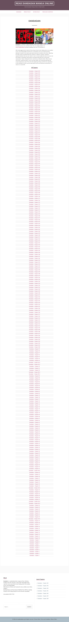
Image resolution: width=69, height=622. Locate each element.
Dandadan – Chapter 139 (34, 271)
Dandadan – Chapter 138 (34, 273)
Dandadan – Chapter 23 (34, 511)
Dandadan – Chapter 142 (34, 266)
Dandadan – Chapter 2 (34, 553)
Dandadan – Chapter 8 (34, 542)
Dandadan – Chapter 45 (34, 460)
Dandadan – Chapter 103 (34, 341)
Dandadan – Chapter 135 (34, 279)
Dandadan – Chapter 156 (34, 239)
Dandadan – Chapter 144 (34, 262)
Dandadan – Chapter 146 (34, 258)
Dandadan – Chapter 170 (34, 212)
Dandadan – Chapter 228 (34, 102)
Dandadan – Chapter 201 (34, 152)
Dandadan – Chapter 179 (34, 194)
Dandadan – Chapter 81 (34, 391)
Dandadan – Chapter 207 (34, 140)
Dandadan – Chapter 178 (34, 196)
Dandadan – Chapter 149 (34, 252)
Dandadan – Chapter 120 (34, 308)
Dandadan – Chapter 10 (34, 538)
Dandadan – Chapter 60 (34, 432)
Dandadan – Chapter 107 (34, 333)
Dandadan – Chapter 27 (34, 499)
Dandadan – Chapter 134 (34, 281)
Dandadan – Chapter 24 (34, 509)
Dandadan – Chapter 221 (34, 115)
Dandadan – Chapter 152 (34, 246)
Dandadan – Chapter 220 (34, 117)
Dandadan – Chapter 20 (34, 516)
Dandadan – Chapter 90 (34, 370)
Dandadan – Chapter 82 (34, 389)
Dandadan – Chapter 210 (34, 134)
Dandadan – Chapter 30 (34, 493)
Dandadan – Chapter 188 (34, 177)
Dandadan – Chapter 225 (34, 107)
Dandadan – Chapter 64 (34, 424)
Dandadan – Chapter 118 (34, 312)
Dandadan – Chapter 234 (34, 90)
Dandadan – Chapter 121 (34, 306)
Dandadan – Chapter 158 (34, 235)
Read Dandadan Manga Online (34, 3)
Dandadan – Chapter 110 (34, 327)
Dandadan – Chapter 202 (34, 150)
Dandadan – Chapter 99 (34, 349)
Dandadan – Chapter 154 (34, 242)
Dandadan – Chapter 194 (34, 165)
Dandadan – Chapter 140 (34, 269)
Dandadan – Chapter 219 (34, 119)
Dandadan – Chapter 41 (34, 468)
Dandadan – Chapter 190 (34, 173)
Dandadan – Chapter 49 (34, 453)
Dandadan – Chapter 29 (34, 495)
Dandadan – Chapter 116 (34, 316)
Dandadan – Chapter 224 (34, 109)
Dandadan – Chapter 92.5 (34, 362)
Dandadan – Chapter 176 (34, 200)
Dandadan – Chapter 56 (34, 439)
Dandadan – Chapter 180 (34, 192)
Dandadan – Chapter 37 (34, 478)
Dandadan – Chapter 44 (34, 462)
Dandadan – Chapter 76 (34, 401)
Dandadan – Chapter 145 (34, 260)
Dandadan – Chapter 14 (34, 530)
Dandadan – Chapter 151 (34, 248)
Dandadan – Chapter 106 (34, 335)
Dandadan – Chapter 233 (34, 92)
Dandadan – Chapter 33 (34, 486)
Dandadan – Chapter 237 (34, 84)
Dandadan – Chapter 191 (34, 171)
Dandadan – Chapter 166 (34, 219)
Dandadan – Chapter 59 (34, 433)
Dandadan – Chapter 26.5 (34, 501)
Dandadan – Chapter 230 (34, 98)
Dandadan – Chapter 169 (34, 213)
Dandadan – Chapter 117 (34, 314)
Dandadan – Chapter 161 (34, 229)
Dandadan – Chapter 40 (34, 472)
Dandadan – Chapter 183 (34, 186)
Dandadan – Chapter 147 (34, 256)
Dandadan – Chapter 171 (34, 210)
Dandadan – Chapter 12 (34, 534)
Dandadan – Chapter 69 (34, 414)
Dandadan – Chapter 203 (34, 148)
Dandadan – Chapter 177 (34, 198)
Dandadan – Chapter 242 (34, 75)
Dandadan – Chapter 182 (34, 188)
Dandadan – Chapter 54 (34, 443)
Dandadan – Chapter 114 (34, 320)
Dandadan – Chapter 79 (34, 395)
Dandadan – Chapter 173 (34, 206)
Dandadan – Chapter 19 (34, 520)
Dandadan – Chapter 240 (34, 78)
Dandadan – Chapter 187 (34, 179)
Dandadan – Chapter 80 (34, 393)
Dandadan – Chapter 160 (34, 231)
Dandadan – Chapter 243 (34, 73)
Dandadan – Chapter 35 (34, 482)
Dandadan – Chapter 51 (34, 449)
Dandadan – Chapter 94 (34, 358)
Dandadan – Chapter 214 (34, 127)
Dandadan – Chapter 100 (34, 347)
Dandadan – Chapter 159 (34, 233)
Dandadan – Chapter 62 (34, 428)
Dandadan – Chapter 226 (34, 105)
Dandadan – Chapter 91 (34, 368)
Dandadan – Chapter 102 (34, 343)
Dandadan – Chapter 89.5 (34, 372)
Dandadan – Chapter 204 (34, 146)
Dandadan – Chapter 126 (34, 296)
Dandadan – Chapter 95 (34, 356)
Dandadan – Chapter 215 (34, 125)
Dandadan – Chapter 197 (34, 159)
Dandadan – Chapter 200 (34, 154)
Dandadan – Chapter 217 (34, 123)
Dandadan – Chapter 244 (34, 71)
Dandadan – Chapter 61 (34, 430)
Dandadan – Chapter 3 (34, 551)
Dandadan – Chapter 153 (34, 244)
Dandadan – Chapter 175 (34, 202)
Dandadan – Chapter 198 (34, 158)
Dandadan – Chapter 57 (34, 437)
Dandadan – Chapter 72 (34, 408)
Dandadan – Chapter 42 (34, 466)
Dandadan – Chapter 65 (34, 422)
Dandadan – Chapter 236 (34, 86)
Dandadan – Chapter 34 (34, 484)
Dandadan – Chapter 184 (34, 185)
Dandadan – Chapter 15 (34, 528)
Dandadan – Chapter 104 (34, 339)
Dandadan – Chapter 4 (34, 549)
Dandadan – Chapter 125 (34, 298)
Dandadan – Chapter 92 (34, 366)
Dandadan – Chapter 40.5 (34, 470)
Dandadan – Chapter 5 (34, 547)
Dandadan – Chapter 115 (34, 318)
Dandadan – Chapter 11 (34, 536)
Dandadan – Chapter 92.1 (34, 364)
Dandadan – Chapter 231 (34, 96)
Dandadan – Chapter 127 (34, 295)
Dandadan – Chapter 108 (34, 331)
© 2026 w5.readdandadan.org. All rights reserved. (22, 619)
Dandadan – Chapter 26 (34, 505)
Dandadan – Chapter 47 (34, 457)
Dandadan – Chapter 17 (34, 524)
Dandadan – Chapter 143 (34, 264)
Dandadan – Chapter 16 (34, 526)
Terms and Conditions (45, 619)
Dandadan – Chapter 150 (34, 250)
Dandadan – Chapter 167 (34, 217)
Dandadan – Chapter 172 (34, 208)
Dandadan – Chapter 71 (34, 410)
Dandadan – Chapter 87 (34, 379)
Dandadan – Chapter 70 (34, 412)
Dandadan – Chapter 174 (34, 204)
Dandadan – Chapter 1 (34, 555)
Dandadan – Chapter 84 (34, 385)
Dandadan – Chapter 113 (34, 322)
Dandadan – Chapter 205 (34, 144)
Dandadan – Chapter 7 (34, 543)
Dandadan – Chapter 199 (34, 156)
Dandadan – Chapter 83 (34, 387)
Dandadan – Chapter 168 (34, 215)
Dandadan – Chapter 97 (34, 352)
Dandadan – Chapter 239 (34, 80)
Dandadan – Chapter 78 (34, 397)
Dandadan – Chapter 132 (34, 285)
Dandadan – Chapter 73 (34, 406)
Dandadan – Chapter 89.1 (34, 374)
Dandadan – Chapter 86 (34, 381)
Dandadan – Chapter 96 (34, 354)
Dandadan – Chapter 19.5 (34, 518)
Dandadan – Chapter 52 (34, 447)
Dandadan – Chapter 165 (34, 221)
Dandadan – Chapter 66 (34, 420)
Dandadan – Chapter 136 (34, 277)
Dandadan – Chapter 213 (34, 129)
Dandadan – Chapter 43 (34, 464)
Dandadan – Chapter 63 (34, 426)
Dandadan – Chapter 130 (34, 289)
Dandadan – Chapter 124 (34, 300)
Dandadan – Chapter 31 (34, 491)
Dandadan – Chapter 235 (34, 88)
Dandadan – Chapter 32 (34, 489)
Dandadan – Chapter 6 (34, 545)
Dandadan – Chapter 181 (34, 190)
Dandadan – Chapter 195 (34, 163)
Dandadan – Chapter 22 (34, 513)
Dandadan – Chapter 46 (34, 459)
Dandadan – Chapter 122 (34, 304)
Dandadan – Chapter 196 (34, 161)
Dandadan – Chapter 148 (34, 254)
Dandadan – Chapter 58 (34, 435)
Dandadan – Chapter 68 (34, 416)
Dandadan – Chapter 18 (34, 522)
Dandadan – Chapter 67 (34, 418)
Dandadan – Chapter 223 (34, 111)
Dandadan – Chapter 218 (34, 121)
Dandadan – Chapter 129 (34, 291)
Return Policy (54, 619)
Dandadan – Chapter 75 (34, 403)
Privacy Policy (37, 619)
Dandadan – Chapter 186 (34, 181)
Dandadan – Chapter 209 (34, 136)
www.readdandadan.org (21, 47)
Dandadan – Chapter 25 (34, 507)
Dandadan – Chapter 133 (34, 283)
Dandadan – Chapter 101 (34, 345)
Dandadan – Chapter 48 (34, 455)
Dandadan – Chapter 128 (34, 293)
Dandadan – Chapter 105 (34, 337)
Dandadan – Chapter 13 (34, 532)
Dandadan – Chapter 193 (34, 167)
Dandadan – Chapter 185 (34, 183)
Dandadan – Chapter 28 (34, 497)
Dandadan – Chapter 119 (34, 310)
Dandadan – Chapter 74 (34, 405)
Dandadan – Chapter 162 (34, 227)
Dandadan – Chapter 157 (34, 237)
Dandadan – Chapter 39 (34, 474)
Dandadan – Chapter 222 (34, 113)
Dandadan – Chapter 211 (34, 132)
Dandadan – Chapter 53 (34, 445)
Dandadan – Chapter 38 (34, 476)
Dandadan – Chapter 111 (34, 325)
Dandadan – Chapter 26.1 (34, 503)
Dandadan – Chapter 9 (34, 540)
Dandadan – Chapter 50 (34, 451)
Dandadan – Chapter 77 (34, 399)
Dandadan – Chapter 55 (34, 441)
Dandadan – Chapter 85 (34, 383)
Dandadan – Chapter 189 (34, 175)
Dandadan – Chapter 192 (34, 169)
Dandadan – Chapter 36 (34, 480)
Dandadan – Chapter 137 (34, 275)
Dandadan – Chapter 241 (34, 76)
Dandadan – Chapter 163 (34, 225)
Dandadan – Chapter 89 (34, 376)
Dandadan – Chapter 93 (34, 360)
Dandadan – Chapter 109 (34, 329)
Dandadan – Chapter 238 (34, 82)
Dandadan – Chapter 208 (34, 138)
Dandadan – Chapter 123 (34, 302)
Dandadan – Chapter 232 (34, 94)
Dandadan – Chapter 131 (34, 287)
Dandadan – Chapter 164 (34, 223)
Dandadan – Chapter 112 (34, 323)
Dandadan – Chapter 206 (34, 142)
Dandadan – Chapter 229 (34, 100)
